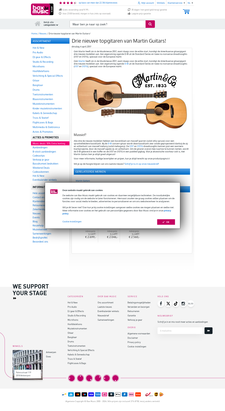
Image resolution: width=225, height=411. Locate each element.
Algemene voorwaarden (139, 333)
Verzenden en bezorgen (139, 306)
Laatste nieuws (105, 306)
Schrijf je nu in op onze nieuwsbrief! (142, 163)
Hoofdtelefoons (75, 324)
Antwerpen (51, 352)
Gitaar (70, 332)
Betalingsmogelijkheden (139, 302)
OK (167, 222)
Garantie (132, 315)
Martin (81, 61)
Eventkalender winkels (108, 311)
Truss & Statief (75, 358)
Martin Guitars (83, 180)
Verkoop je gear (135, 319)
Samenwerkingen (106, 319)
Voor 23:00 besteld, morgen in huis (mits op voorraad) (86, 13)
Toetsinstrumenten (76, 345)
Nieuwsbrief (103, 315)
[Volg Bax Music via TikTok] (176, 303)
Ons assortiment (105, 302)
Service (132, 296)
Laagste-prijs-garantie (141, 13)
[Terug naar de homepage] (38, 24)
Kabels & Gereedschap (79, 354)
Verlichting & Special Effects (81, 350)
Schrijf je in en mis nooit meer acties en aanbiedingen (183, 321)
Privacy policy (134, 342)
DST (76, 66)
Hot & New (72, 302)
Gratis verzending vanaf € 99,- (75, 9)
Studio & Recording (77, 315)
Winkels (161, 3)
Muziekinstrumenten (77, 328)
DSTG (85, 66)
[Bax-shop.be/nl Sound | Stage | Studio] (42, 9)
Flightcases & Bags (77, 363)
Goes (48, 356)
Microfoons (73, 319)
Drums (71, 341)
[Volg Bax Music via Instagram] (183, 303)
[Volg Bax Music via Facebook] (161, 303)
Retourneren (133, 311)
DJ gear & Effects (76, 311)
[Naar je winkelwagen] (186, 10)
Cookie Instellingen (72, 221)
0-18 (127, 63)
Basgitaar (72, 337)
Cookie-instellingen (137, 346)
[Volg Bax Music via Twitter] (168, 303)
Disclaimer (133, 337)
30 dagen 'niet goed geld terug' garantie (149, 9)
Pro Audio (72, 306)
